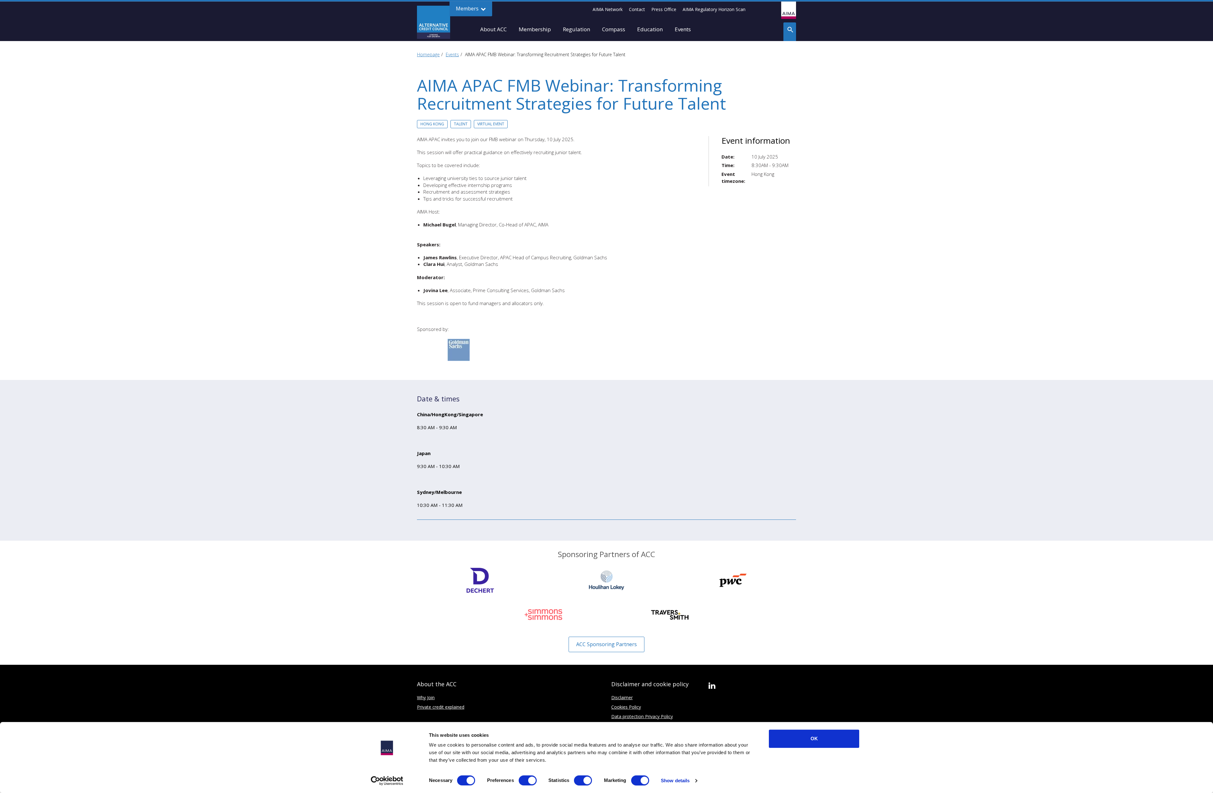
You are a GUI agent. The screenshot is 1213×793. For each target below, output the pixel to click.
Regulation (576, 29)
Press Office (663, 9)
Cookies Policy (626, 707)
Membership (535, 29)
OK (814, 738)
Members (468, 8)
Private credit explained (440, 707)
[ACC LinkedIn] (712, 686)
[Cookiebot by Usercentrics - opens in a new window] (387, 780)
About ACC (493, 29)
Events (683, 29)
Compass (613, 29)
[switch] (528, 780)
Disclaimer (622, 697)
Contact (637, 9)
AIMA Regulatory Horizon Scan (714, 9)
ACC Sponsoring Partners (606, 644)
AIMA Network (608, 9)
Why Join (426, 697)
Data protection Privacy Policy (642, 716)
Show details (675, 780)
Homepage (428, 54)
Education (650, 29)
